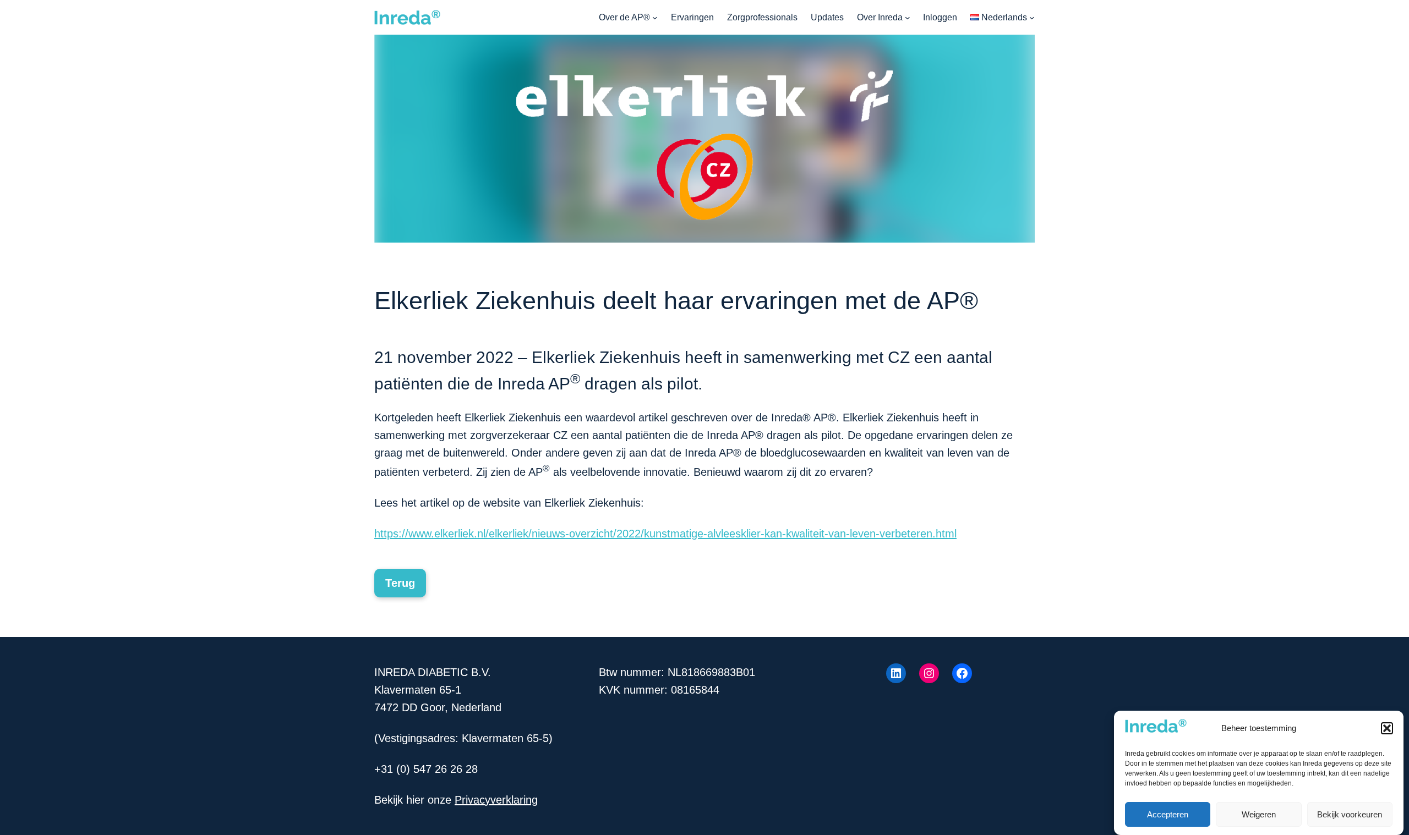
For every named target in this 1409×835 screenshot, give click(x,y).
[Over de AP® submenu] (655, 17)
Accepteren (1167, 814)
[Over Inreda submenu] (907, 17)
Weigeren (1259, 814)
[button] (1386, 728)
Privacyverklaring (496, 800)
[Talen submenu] (1032, 17)
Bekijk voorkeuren (1349, 814)
